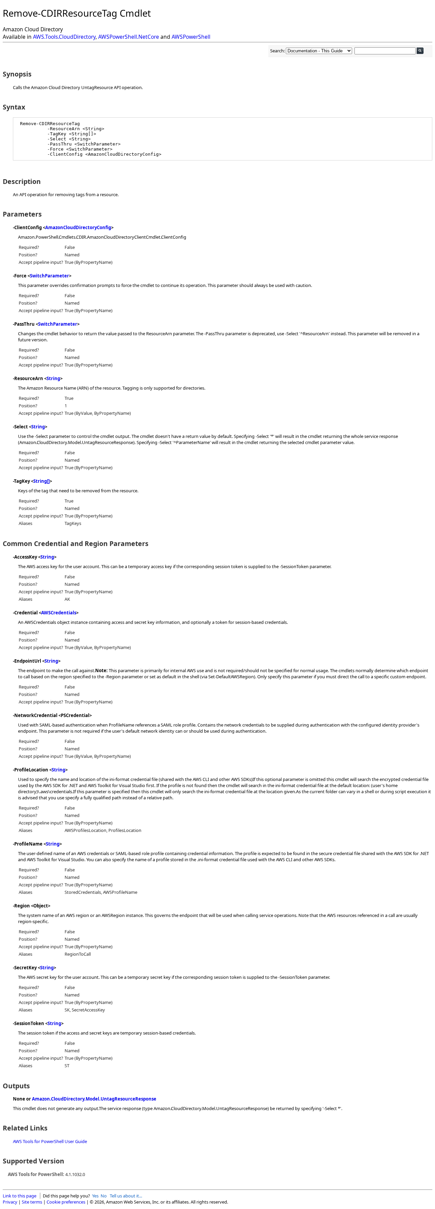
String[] (41, 481)
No (104, 1196)
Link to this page (19, 1196)
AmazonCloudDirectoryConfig (78, 227)
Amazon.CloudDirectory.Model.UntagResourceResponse (94, 1099)
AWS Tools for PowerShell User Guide (50, 1141)
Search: (278, 51)
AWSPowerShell (191, 36)
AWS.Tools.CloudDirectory (64, 36)
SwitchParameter (49, 276)
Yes (95, 1196)
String (53, 378)
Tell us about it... (126, 1196)
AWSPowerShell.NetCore (128, 36)
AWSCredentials (58, 613)
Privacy (10, 1202)
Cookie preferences (66, 1202)
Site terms (32, 1202)
